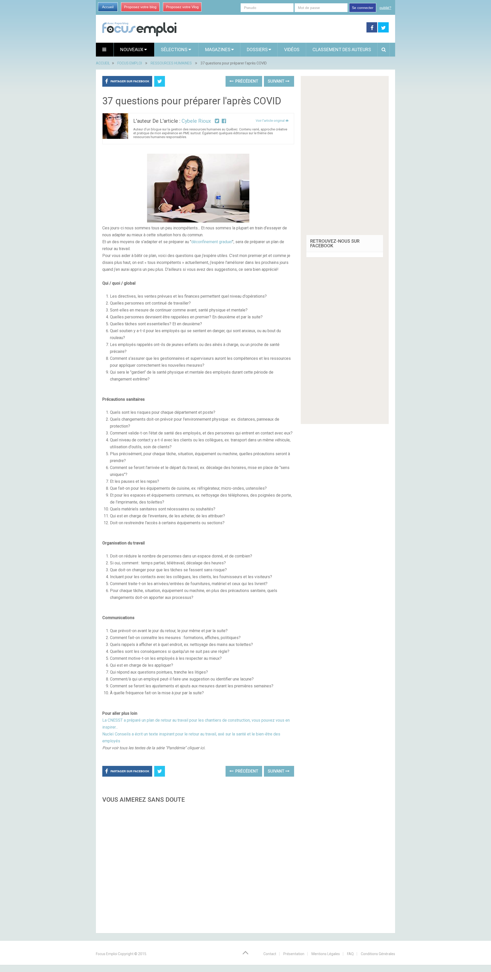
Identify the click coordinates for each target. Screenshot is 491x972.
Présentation (293, 954)
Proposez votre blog (140, 7)
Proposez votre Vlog (182, 7)
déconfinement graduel (211, 241)
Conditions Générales (378, 954)
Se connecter (362, 8)
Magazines (217, 49)
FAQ (350, 954)
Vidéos (291, 49)
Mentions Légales (325, 954)
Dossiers (257, 49)
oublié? (385, 8)
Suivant (276, 81)
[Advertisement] (198, 866)
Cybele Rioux (196, 121)
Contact (269, 954)
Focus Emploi (106, 954)
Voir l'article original (270, 120)
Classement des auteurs (342, 49)
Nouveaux (132, 49)
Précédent (246, 81)
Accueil (108, 7)
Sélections (174, 49)
